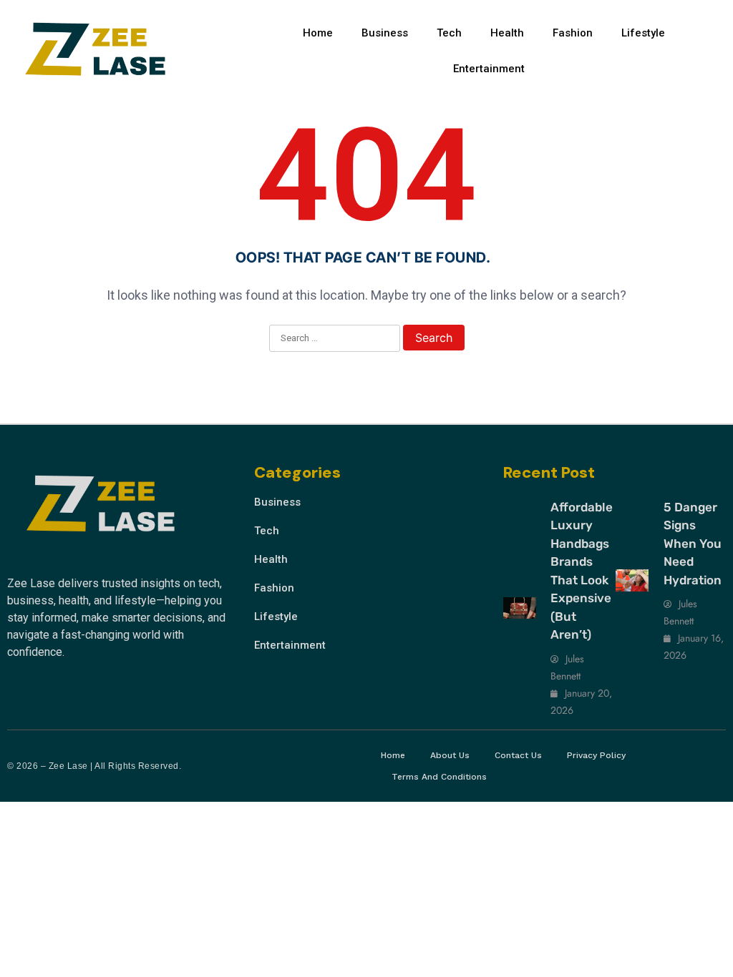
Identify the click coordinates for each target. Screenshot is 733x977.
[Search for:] (334, 339)
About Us (450, 755)
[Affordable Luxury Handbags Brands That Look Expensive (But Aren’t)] (519, 608)
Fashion (573, 32)
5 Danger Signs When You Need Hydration (693, 543)
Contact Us (518, 755)
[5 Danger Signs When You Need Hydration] (632, 580)
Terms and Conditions (439, 777)
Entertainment (489, 68)
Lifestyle (643, 32)
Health (507, 32)
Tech (449, 32)
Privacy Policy (596, 755)
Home (318, 32)
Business (384, 32)
